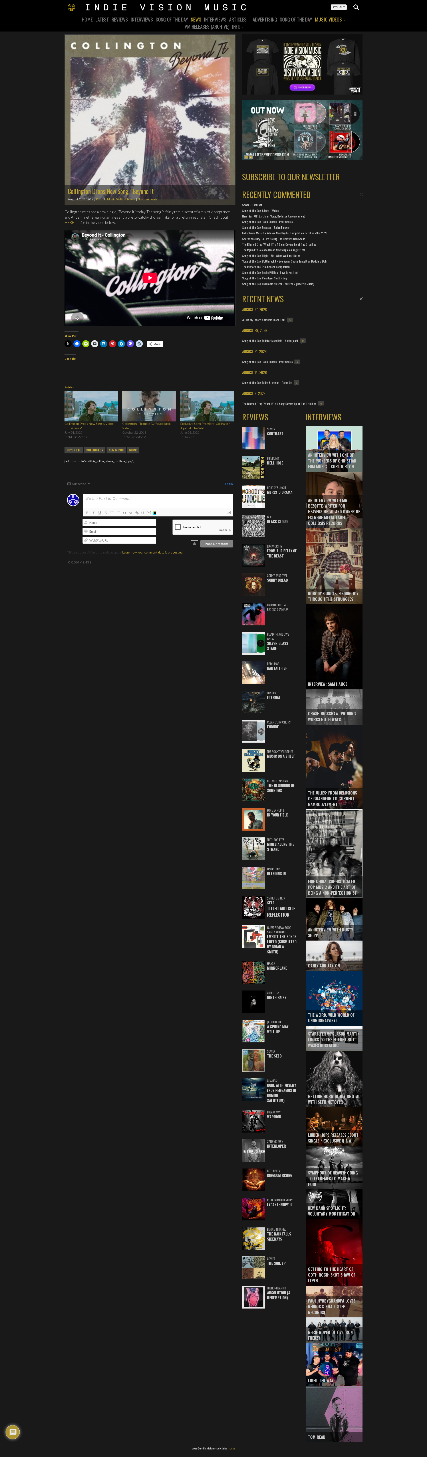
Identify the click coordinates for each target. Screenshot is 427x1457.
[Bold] (87, 513)
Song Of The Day (172, 19)
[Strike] (106, 513)
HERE (69, 222)
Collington (94, 450)
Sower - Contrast (252, 204)
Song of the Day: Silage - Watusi (260, 210)
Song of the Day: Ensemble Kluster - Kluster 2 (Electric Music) (278, 283)
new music (116, 450)
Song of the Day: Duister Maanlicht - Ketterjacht (270, 340)
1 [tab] (246, 157)
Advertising (265, 19)
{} (142, 512)
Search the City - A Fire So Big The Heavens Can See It (273, 238)
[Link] (137, 513)
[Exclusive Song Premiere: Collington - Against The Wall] (207, 406)
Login (229, 484)
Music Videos (329, 19)
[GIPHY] (155, 513)
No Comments (148, 199)
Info (237, 26)
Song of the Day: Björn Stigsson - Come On (267, 382)
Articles (238, 19)
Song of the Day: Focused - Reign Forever (266, 227)
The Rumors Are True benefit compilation (266, 266)
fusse (232, 1448)
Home (87, 19)
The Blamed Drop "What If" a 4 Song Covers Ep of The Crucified (279, 244)
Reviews (120, 19)
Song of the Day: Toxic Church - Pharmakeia (267, 221)
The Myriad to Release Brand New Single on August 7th (273, 249)
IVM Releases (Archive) (206, 26)
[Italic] (93, 513)
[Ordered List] (112, 513)
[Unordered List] (118, 513)
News (196, 19)
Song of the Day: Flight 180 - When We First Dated (271, 255)
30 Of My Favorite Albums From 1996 (263, 319)
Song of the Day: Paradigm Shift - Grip (265, 278)
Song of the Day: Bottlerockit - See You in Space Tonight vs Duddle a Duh (284, 261)
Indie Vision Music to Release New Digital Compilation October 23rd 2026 (284, 233)
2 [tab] (251, 157)
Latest (102, 19)
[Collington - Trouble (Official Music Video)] (149, 406)
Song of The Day (296, 19)
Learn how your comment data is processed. (152, 552)
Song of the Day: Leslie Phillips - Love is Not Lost (270, 272)
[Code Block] (131, 513)
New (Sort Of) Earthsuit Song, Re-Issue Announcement (273, 216)
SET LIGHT (338, 7)
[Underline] (100, 513)
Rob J (99, 199)
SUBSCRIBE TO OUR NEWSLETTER (291, 176)
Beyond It (74, 450)
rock (133, 450)
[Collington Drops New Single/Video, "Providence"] (91, 406)
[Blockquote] (124, 513)
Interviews (142, 19)
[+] (149, 512)
